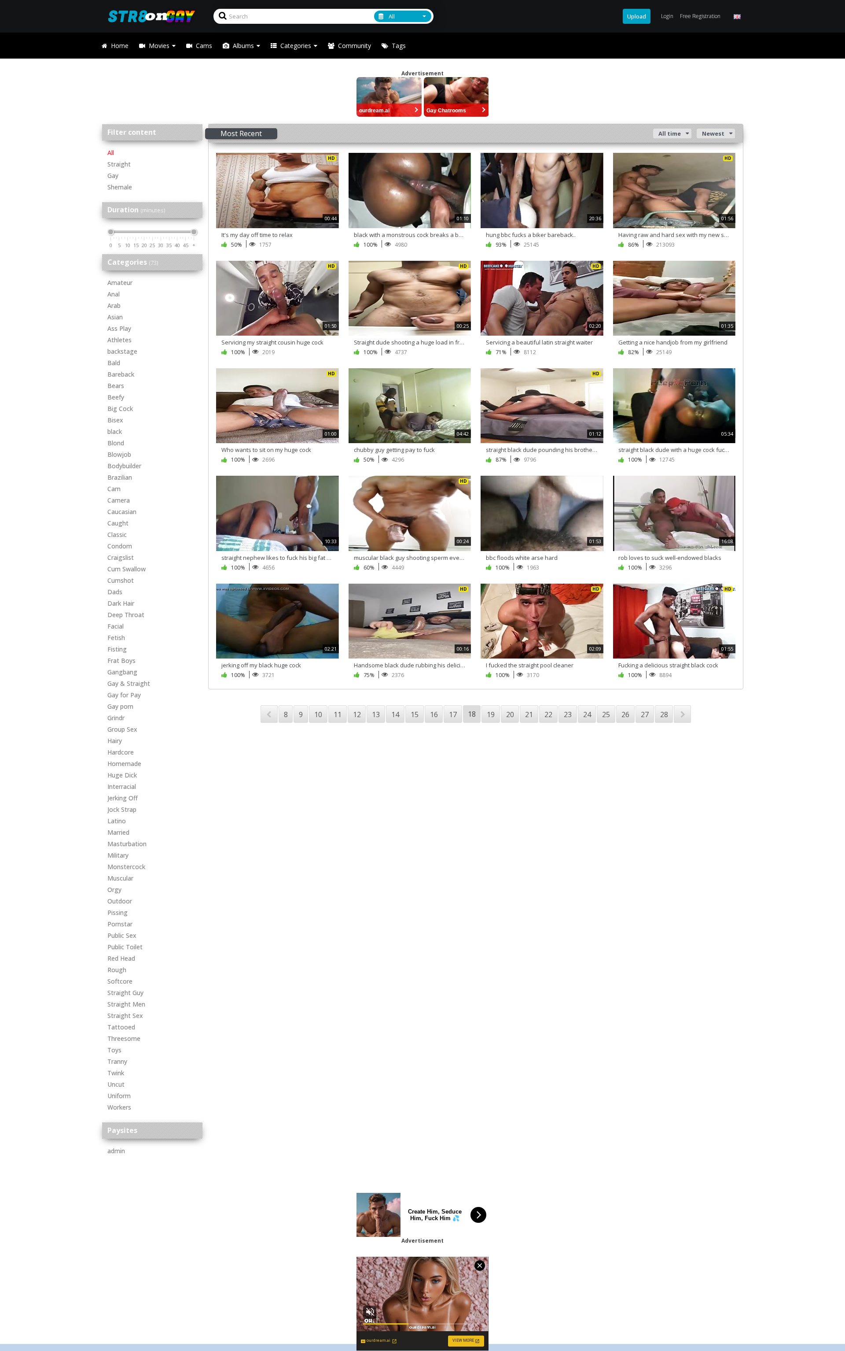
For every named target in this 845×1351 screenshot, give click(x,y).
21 (529, 714)
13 (376, 714)
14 (395, 714)
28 (664, 714)
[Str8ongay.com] (154, 16)
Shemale (119, 187)
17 (453, 714)
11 (338, 714)
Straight (119, 164)
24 (587, 714)
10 (318, 714)
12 (357, 714)
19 (491, 714)
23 (568, 714)
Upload (636, 16)
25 (606, 714)
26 (625, 714)
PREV (269, 714)
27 (645, 714)
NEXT (682, 714)
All (110, 152)
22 (548, 714)
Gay (112, 175)
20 (510, 714)
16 (434, 714)
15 (415, 714)
